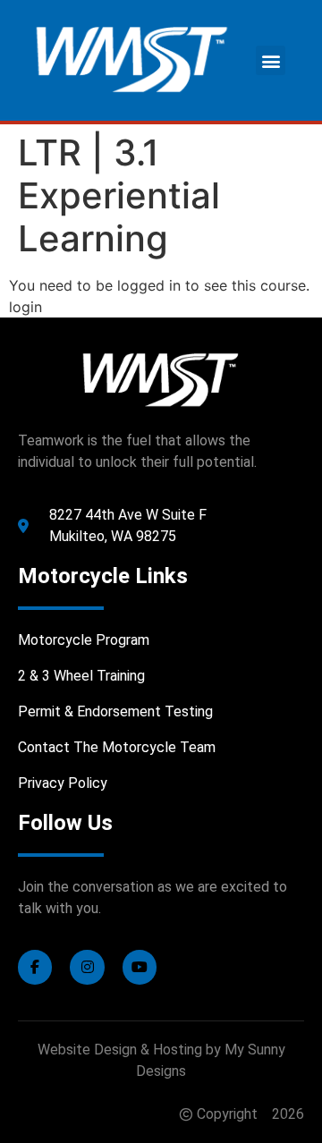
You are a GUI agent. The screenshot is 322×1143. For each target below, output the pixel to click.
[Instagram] (87, 967)
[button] (270, 60)
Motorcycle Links (103, 575)
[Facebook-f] (35, 967)
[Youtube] (140, 967)
